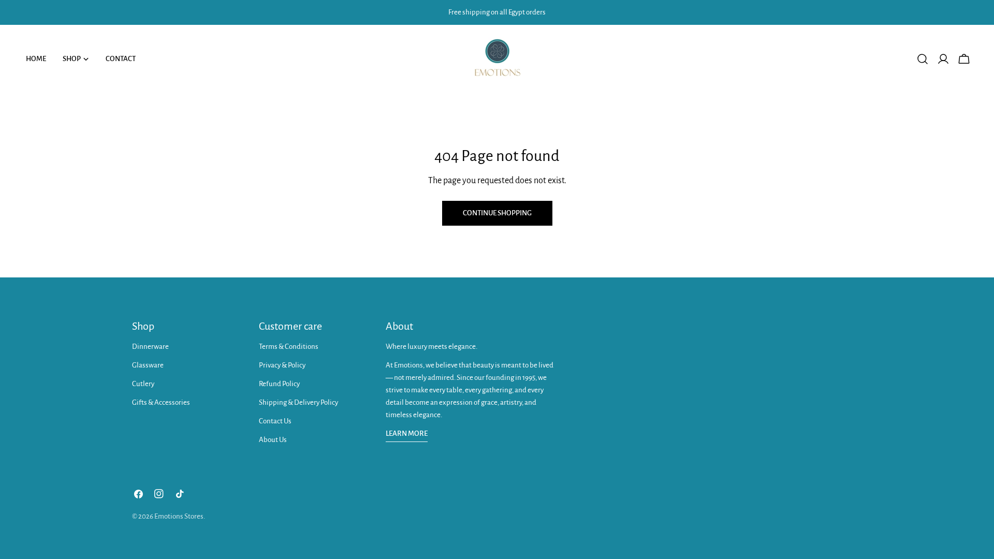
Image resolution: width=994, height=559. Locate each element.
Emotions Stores (178, 516)
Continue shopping (497, 213)
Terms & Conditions (288, 346)
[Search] (922, 59)
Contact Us (275, 421)
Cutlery (143, 384)
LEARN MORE (407, 433)
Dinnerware (150, 346)
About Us (273, 440)
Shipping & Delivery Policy (298, 402)
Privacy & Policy (282, 365)
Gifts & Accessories (161, 402)
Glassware (148, 365)
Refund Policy (279, 384)
